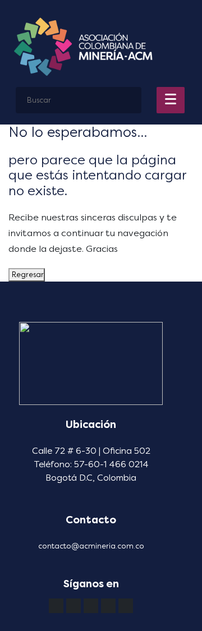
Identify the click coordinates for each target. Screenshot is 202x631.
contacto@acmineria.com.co (91, 546)
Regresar (27, 274)
